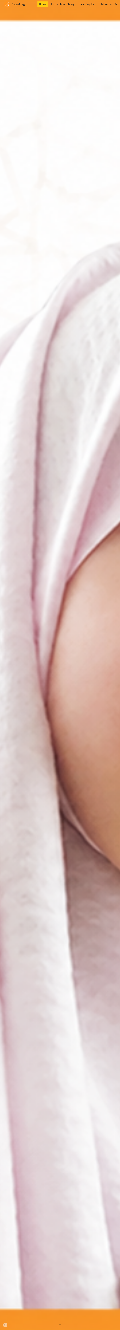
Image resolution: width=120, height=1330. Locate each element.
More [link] (104, 4)
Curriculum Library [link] (62, 4)
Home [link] (42, 4)
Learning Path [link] (87, 4)
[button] (116, 4)
